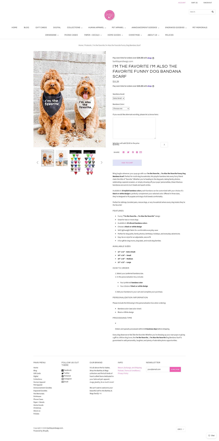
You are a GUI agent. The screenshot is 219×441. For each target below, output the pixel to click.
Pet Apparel (118, 27)
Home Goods (114, 35)
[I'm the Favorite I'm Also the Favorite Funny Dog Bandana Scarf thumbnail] (47, 158)
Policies (169, 35)
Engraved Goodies (175, 27)
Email (66, 381)
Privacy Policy (123, 373)
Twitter (66, 373)
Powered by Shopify (41, 431)
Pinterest (67, 376)
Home (14, 27)
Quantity (116, 144)
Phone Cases (71, 35)
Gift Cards (41, 27)
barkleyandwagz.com (123, 61)
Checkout (208, 3)
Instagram (68, 379)
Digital (57, 27)
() (194, 3)
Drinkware (51, 35)
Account (182, 3)
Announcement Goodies (144, 27)
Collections (73, 27)
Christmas (134, 35)
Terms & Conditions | (132, 370)
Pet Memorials (200, 27)
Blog (26, 27)
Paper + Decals (92, 35)
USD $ (180, 429)
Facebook (67, 370)
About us (152, 35)
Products (88, 45)
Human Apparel (96, 27)
